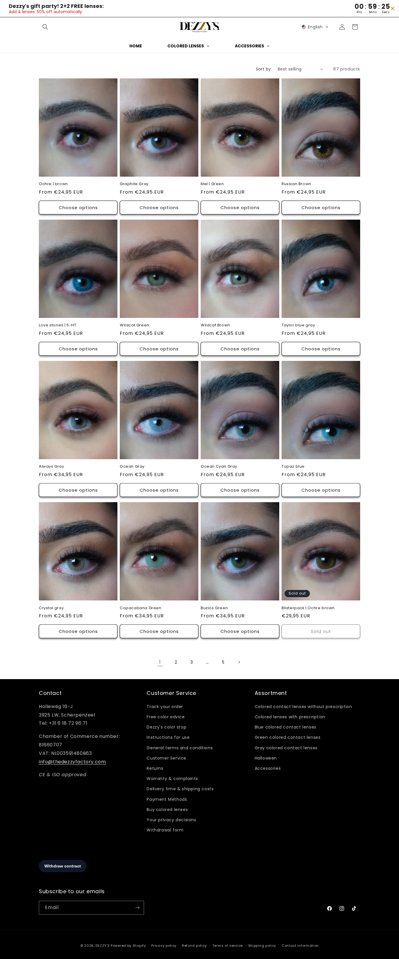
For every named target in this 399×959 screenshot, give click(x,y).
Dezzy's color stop (166, 727)
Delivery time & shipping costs (180, 789)
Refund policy (194, 945)
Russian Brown (296, 184)
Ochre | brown (53, 184)
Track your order (165, 707)
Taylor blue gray (298, 325)
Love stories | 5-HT (57, 325)
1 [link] (160, 662)
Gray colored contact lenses (286, 748)
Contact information (300, 945)
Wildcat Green (134, 325)
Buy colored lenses (167, 809)
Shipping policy (262, 945)
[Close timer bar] (392, 8)
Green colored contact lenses (288, 737)
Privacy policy (163, 945)
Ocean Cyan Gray (219, 466)
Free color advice (166, 717)
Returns (155, 768)
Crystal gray (51, 608)
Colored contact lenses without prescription (303, 707)
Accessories (268, 768)
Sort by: (264, 69)
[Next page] (239, 662)
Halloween (266, 758)
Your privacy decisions (171, 820)
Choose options (78, 207)
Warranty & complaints (172, 778)
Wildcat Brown (215, 325)
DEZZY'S (103, 945)
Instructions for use (168, 737)
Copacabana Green (141, 608)
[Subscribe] (137, 908)
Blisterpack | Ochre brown (308, 608)
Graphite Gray (134, 184)
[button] (45, 26)
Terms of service (227, 945)
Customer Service (166, 758)
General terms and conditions (180, 748)
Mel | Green (212, 184)
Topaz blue (293, 466)
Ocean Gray (132, 466)
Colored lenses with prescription (290, 717)
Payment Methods (167, 799)
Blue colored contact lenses (285, 727)
